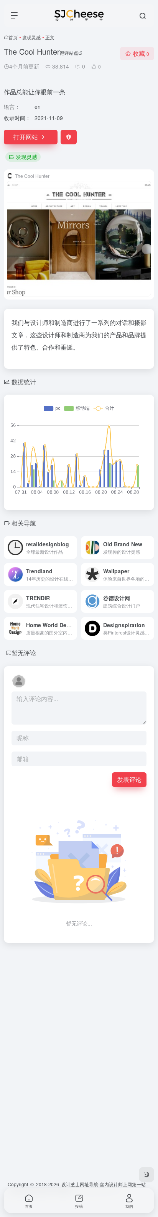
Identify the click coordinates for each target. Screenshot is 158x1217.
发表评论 (129, 779)
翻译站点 (69, 52)
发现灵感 (31, 37)
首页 (13, 37)
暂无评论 (24, 652)
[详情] (73, 547)
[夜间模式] (146, 1174)
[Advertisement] (79, 1028)
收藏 (141, 53)
